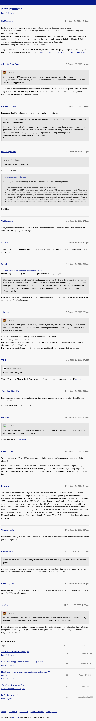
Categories (13, 712)
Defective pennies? (9, 695)
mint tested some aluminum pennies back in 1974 (24, 271)
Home (3, 712)
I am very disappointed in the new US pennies (22, 661)
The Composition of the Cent (14, 177)
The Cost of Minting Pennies (14, 685)
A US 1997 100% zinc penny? (15, 651)
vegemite (22, 439)
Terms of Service (37, 712)
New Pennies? (11, 9)
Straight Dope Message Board (13, 3)
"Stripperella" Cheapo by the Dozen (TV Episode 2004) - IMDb (62, 52)
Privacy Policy (52, 712)
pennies (78, 379)
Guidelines (24, 712)
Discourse (15, 717)
